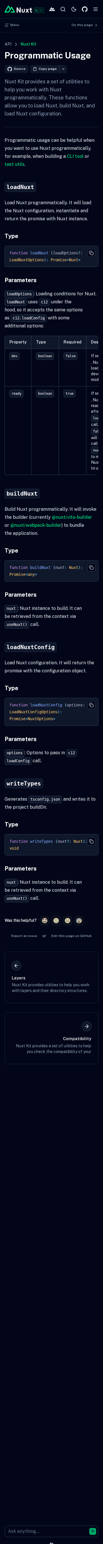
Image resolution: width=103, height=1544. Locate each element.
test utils (15, 164)
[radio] (44, 920)
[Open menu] (95, 9)
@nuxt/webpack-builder (35, 525)
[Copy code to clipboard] (91, 253)
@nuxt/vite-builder (72, 517)
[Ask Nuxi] (52, 9)
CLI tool (75, 156)
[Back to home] (18, 9)
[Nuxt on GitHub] (84, 9)
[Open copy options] (63, 69)
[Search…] (63, 9)
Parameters (21, 280)
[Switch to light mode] (73, 9)
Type (11, 236)
